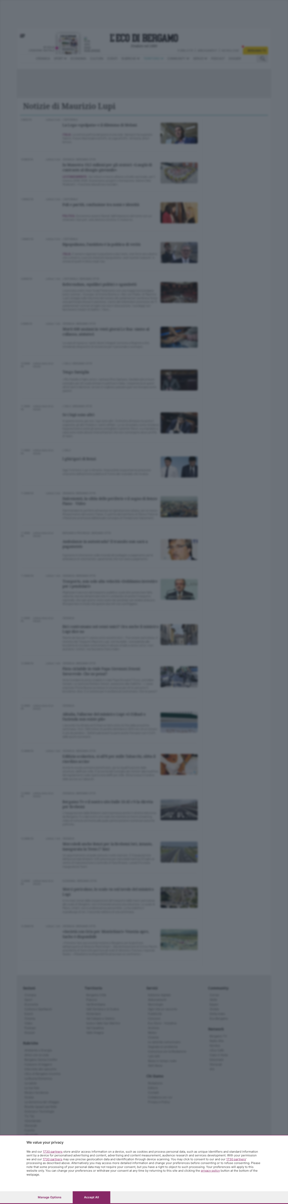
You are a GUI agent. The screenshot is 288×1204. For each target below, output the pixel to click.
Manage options (49, 1197)
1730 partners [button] (52, 1151)
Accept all (91, 1197)
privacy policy (210, 1170)
